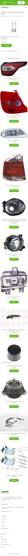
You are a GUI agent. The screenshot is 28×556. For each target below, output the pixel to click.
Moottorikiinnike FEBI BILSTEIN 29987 (14, 401)
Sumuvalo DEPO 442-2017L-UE (14, 297)
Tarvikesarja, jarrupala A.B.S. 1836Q (14, 475)
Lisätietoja (6, 45)
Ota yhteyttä (4, 539)
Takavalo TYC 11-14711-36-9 (14, 78)
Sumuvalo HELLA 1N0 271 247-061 (14, 254)
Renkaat (3, 523)
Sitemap (3, 546)
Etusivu (2, 16)
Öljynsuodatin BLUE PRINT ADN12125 (14, 365)
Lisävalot (3, 521)
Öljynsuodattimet (11, 36)
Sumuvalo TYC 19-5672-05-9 (14, 140)
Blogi (2, 537)
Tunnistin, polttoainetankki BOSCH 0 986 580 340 (14, 433)
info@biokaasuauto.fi (6, 511)
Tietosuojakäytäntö (5, 544)
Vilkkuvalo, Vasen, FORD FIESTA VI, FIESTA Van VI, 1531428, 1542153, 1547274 (14, 330)
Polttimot (17, 36)
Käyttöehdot (4, 541)
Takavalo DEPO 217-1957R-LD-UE (14, 116)
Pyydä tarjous (21, 2)
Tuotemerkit (3, 526)
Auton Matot (4, 519)
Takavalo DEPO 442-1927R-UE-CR (14, 185)
